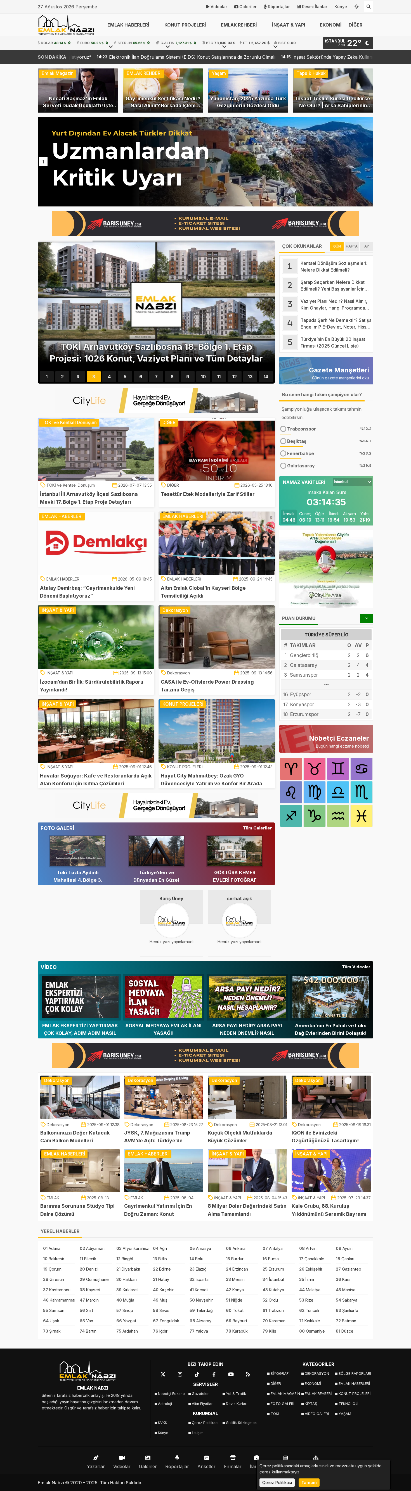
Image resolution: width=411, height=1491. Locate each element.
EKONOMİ (331, 25)
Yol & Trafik (236, 1394)
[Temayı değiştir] (356, 5)
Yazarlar (96, 1466)
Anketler (206, 1466)
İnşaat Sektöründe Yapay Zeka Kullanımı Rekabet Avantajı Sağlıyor (223, 57)
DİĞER (276, 1383)
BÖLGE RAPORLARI (354, 1373)
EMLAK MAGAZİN (285, 1394)
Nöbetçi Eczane (171, 1394)
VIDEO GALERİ (317, 1414)
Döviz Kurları (236, 1404)
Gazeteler (200, 1394)
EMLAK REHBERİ (318, 1394)
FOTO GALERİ (282, 1404)
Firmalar (233, 1466)
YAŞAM (345, 1414)
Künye (340, 6)
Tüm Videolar (356, 966)
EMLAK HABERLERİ (354, 1383)
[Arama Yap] (368, 6)
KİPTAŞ (311, 1404)
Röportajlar (279, 6)
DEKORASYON (317, 1373)
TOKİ (275, 1414)
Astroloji (165, 1404)
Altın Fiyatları (203, 1404)
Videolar (219, 6)
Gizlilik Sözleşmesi (241, 1423)
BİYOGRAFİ (280, 1373)
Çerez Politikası (205, 1423)
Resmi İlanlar (314, 6)
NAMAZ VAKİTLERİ (304, 482)
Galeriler (248, 6)
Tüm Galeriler (257, 828)
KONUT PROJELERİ (354, 1394)
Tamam (309, 1482)
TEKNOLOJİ (348, 1404)
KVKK (162, 1423)
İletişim (198, 1433)
